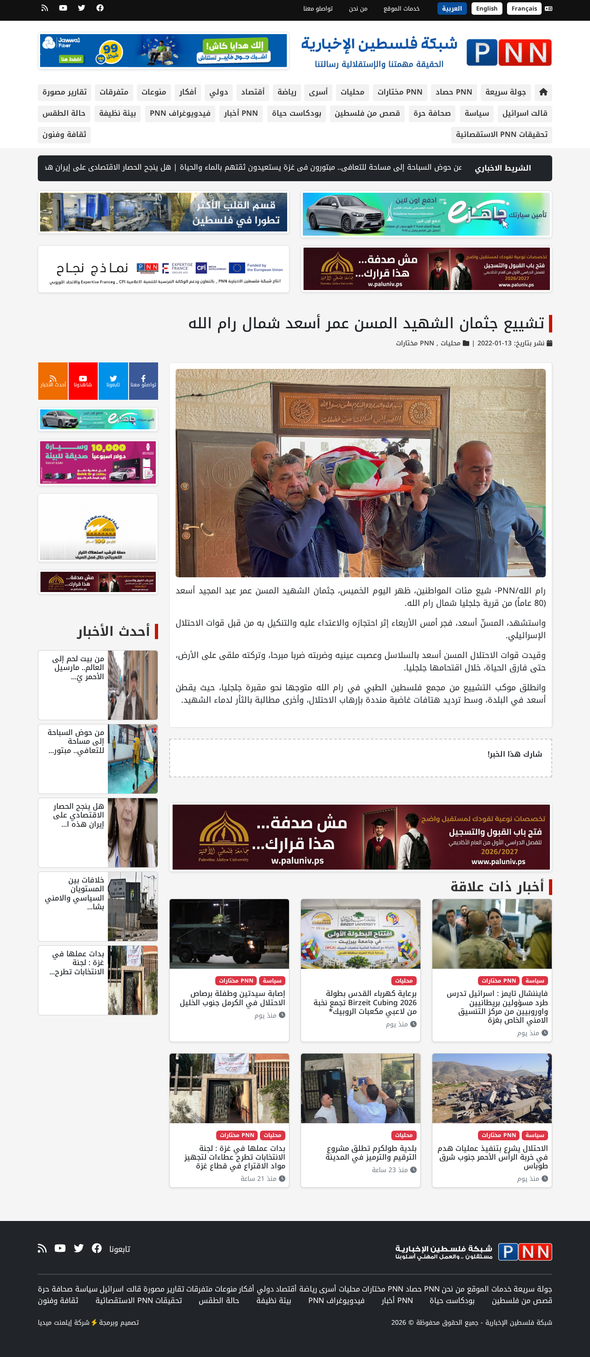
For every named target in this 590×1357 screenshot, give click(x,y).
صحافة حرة (432, 113)
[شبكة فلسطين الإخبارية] (426, 50)
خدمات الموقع (402, 8)
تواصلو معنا (318, 8)
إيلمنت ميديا (55, 1322)
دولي (218, 92)
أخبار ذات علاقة (497, 887)
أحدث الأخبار (113, 631)
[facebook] (100, 11)
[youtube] (63, 11)
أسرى (318, 92)
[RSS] (45, 11)
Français (524, 8)
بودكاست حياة (296, 113)
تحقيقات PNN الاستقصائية (502, 134)
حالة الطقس (64, 113)
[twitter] (81, 11)
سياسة (477, 113)
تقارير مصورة (64, 92)
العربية (452, 8)
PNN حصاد (454, 92)
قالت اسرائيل (525, 113)
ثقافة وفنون (64, 134)
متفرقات (114, 92)
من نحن (358, 8)
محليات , (447, 343)
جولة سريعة (505, 92)
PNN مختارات (400, 92)
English (487, 8)
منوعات (154, 92)
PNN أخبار (241, 113)
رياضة (286, 92)
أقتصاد (253, 92)
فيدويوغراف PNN (180, 113)
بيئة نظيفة (117, 113)
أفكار (187, 92)
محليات (353, 92)
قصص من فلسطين (367, 113)
